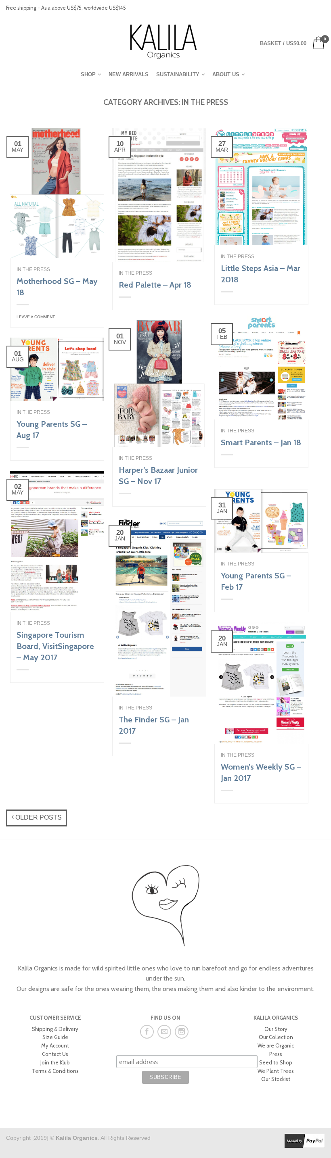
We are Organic (276, 1045)
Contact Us (55, 1054)
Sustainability (177, 74)
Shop (88, 74)
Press (275, 1054)
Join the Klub (55, 1062)
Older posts (38, 817)
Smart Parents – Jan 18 (261, 442)
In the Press (33, 269)
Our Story (275, 1029)
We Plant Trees (276, 1071)
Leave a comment (36, 317)
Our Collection (276, 1037)
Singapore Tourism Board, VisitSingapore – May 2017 (55, 646)
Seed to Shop (275, 1062)
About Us (225, 74)
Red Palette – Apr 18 (155, 285)
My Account (55, 1045)
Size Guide (55, 1037)
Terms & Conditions (55, 1071)
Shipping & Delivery (55, 1029)
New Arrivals (129, 74)
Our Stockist (275, 1079)
